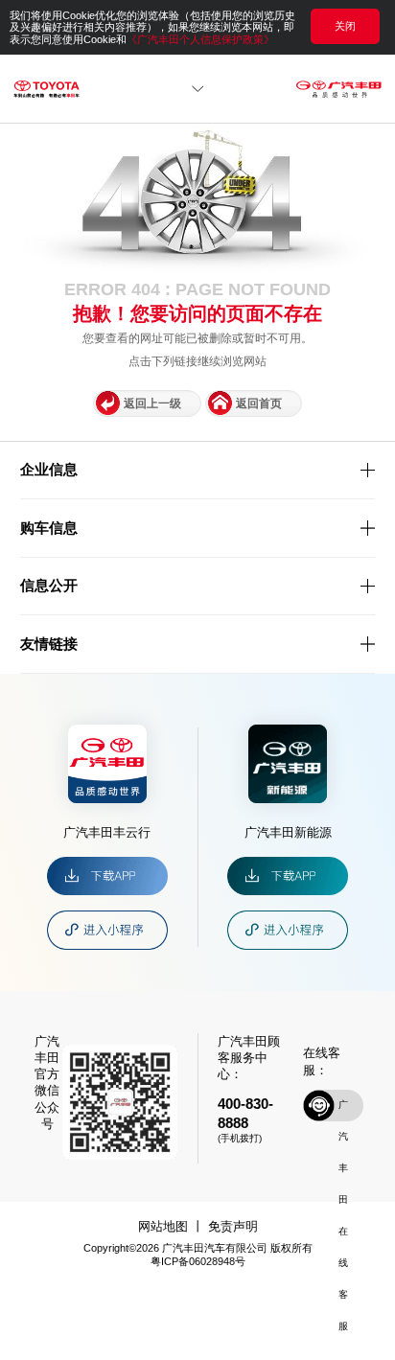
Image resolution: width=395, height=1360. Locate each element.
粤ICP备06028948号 (198, 1261)
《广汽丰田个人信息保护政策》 (200, 39)
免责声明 (233, 1226)
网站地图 (163, 1226)
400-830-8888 (245, 1113)
